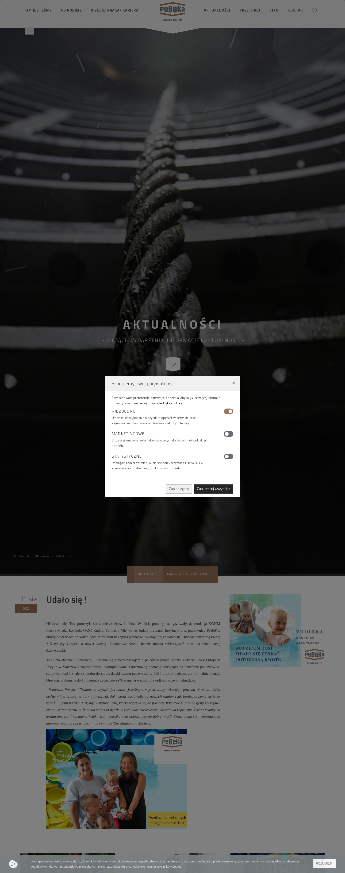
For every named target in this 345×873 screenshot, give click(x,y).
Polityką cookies (170, 403)
